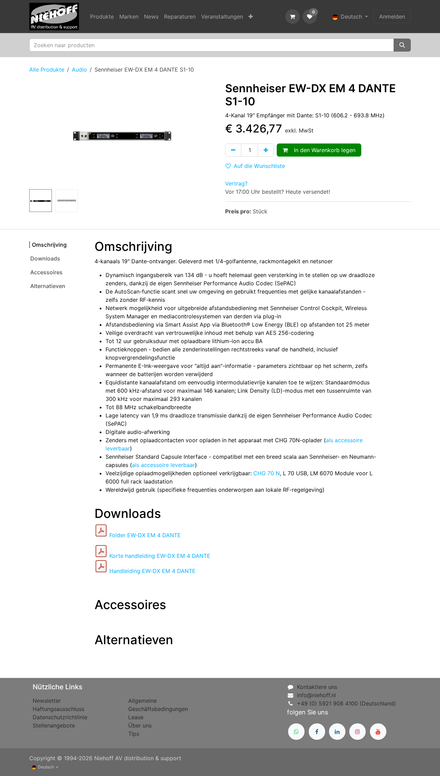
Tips (133, 733)
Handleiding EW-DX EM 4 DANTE (152, 570)
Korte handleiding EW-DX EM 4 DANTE (159, 555)
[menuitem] (102, 16)
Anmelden (392, 16)
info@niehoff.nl (316, 695)
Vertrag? (236, 183)
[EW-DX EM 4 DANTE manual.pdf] (101, 566)
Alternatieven (47, 286)
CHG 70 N (266, 473)
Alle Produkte (46, 69)
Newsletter (47, 700)
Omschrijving (49, 244)
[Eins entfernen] (233, 150)
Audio (79, 69)
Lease (135, 717)
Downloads (45, 258)
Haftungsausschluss (58, 708)
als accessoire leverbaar (163, 464)
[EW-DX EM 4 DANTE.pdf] (101, 530)
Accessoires (46, 272)
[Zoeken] (402, 45)
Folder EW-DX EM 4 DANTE (145, 535)
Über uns (140, 725)
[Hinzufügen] (266, 150)
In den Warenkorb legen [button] (322, 150)
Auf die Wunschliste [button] (259, 165)
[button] (38, 134)
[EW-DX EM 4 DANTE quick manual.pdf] (101, 551)
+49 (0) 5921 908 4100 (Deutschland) (346, 703)
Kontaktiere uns (317, 686)
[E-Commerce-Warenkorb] (292, 16)
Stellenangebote (54, 725)
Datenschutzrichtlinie (60, 717)
